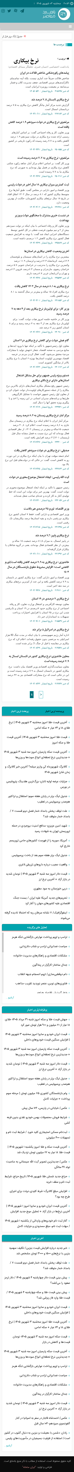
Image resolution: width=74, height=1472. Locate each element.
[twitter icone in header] (9, 12)
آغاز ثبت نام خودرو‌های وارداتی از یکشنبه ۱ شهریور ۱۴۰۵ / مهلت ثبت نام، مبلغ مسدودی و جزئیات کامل (37, 1223)
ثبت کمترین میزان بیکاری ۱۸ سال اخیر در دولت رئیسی (38, 184)
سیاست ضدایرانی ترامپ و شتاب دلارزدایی (44, 946)
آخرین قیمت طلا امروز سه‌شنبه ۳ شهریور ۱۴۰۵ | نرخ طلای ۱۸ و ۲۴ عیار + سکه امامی (39, 725)
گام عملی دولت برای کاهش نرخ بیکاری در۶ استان (41, 340)
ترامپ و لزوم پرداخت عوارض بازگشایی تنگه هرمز (40, 937)
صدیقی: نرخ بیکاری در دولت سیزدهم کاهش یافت (41, 450)
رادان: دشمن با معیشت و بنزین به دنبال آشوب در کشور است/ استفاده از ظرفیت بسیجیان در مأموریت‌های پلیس (37, 1436)
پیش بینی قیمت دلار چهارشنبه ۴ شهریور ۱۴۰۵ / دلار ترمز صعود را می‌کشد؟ (37, 1280)
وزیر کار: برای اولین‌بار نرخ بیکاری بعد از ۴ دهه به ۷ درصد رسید (40, 311)
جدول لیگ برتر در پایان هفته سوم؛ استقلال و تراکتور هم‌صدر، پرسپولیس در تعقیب (39, 799)
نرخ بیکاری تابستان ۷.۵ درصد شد (50, 99)
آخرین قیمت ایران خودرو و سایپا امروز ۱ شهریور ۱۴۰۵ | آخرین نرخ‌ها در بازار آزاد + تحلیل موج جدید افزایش (38, 1209)
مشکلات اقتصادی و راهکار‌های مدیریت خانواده (40, 955)
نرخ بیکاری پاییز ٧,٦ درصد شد (52, 535)
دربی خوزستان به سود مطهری (51, 888)
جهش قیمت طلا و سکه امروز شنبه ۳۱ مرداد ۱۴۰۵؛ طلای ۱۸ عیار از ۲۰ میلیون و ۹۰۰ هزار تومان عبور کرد (37, 1022)
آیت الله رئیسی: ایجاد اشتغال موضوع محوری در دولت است (39, 480)
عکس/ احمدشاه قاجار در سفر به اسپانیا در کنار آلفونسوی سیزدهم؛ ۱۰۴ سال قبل (43, 1421)
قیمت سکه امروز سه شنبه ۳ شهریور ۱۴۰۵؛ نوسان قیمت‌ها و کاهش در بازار (41, 1339)
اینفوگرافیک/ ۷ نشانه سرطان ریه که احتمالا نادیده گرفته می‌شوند (37, 915)
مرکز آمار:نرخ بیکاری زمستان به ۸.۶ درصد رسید (42, 415)
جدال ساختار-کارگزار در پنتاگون (50, 965)
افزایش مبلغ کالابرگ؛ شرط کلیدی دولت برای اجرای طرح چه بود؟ (40, 1194)
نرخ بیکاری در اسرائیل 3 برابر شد (50, 629)
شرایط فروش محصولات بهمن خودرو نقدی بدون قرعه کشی (38, 1120)
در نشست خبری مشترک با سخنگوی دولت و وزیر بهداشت (42, 218)
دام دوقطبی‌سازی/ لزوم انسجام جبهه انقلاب (43, 974)
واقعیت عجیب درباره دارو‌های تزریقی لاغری (43, 864)
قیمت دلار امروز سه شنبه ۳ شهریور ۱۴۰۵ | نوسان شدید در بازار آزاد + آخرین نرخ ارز (38, 877)
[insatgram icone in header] (3, 12)
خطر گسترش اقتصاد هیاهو (52, 992)
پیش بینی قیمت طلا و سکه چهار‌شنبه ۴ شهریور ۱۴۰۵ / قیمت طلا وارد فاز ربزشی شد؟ (38, 1295)
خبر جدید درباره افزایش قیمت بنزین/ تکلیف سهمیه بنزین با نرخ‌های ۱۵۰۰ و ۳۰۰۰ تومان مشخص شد (39, 1251)
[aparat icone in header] (15, 12)
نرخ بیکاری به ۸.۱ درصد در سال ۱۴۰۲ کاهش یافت (42, 286)
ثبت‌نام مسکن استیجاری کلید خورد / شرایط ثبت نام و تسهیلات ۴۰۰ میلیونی (38, 1135)
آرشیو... (10, 998)
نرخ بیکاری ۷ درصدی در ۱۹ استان (50, 598)
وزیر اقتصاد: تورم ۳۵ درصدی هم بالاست (46, 508)
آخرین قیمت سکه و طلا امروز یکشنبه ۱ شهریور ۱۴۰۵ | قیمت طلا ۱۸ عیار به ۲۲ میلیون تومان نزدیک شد (39, 1150)
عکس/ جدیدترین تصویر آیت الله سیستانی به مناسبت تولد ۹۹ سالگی (38, 1164)
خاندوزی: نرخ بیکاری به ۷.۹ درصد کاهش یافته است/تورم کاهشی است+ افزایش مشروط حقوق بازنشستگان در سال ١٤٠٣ (37, 567)
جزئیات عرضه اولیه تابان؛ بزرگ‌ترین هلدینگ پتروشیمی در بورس (38, 784)
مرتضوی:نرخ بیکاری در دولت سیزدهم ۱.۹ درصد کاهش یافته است (38, 125)
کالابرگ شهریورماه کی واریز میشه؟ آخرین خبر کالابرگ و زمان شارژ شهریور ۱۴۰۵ (37, 769)
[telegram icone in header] (22, 12)
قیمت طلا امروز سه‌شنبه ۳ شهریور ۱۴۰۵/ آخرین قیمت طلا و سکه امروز (38, 740)
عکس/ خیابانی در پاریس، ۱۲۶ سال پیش (45, 1108)
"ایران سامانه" (29, 1467)
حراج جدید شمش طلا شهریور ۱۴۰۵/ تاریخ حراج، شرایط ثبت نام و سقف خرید (37, 1179)
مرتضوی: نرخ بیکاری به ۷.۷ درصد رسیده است (43, 157)
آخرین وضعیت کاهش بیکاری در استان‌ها (46, 251)
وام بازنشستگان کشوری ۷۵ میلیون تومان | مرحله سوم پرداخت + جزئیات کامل (38, 1096)
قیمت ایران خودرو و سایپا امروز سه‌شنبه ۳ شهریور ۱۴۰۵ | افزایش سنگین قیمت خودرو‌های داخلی (37, 1037)
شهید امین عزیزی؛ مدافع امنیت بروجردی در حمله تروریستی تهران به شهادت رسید (41, 828)
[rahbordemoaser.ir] (56, 14)
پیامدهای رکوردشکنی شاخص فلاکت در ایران (44, 72)
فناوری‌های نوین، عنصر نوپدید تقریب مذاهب (41, 983)
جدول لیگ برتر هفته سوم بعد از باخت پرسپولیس (40, 855)
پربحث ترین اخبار (19, 711)
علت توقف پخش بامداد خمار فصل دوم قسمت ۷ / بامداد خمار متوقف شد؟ (40, 814)
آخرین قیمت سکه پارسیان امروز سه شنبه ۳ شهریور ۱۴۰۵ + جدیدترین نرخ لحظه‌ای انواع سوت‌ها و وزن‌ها (37, 755)
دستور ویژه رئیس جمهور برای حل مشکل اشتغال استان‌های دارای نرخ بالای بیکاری (42, 378)
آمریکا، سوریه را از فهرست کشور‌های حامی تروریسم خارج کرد (39, 843)
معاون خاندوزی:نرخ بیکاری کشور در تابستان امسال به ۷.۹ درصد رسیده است (39, 659)
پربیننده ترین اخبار (54, 711)
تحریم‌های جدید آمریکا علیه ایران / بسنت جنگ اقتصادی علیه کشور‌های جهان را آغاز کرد (41, 901)
